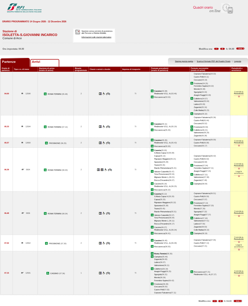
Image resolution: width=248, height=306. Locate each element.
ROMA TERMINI (55, 94)
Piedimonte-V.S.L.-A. (162, 94)
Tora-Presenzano (161, 174)
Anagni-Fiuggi (199, 95)
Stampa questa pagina (184, 61)
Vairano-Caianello (161, 172)
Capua (157, 156)
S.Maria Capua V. (161, 153)
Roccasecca (159, 97)
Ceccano (197, 80)
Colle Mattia (198, 110)
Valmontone (198, 101)
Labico (196, 104)
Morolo (196, 89)
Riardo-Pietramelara (162, 168)
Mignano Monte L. (161, 177)
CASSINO (54, 273)
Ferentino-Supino (201, 86)
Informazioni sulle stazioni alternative (96, 37)
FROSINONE (55, 143)
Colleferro (198, 99)
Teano (156, 165)
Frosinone (198, 83)
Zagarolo (197, 107)
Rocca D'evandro (161, 180)
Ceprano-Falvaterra (202, 74)
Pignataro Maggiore (162, 159)
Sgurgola (197, 92)
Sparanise (158, 162)
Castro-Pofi (198, 77)
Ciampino (197, 114)
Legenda (237, 61)
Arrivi (36, 61)
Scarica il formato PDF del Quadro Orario (213, 61)
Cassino (157, 184)
